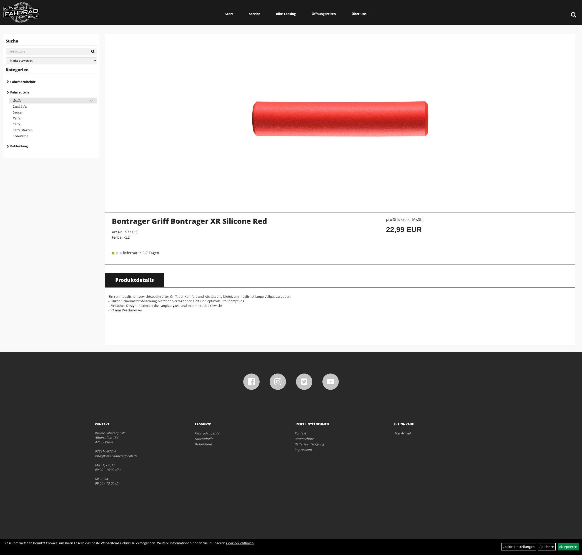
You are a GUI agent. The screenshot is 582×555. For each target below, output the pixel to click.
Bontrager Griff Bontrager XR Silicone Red (189, 221)
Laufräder (20, 106)
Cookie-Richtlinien (240, 543)
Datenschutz (304, 438)
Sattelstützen (23, 130)
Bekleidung (19, 146)
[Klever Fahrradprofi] (21, 12)
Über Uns (359, 14)
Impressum (303, 449)
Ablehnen (546, 547)
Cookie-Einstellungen (519, 547)
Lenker (18, 112)
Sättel (17, 124)
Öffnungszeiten (324, 14)
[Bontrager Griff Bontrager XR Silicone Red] (340, 120)
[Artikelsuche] (573, 15)
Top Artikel (402, 433)
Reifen (17, 118)
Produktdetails (134, 279)
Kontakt (300, 433)
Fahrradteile (19, 92)
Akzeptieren (568, 547)
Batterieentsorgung (309, 444)
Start (229, 14)
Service (254, 14)
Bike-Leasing (286, 14)
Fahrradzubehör (22, 82)
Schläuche (20, 136)
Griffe (17, 100)
